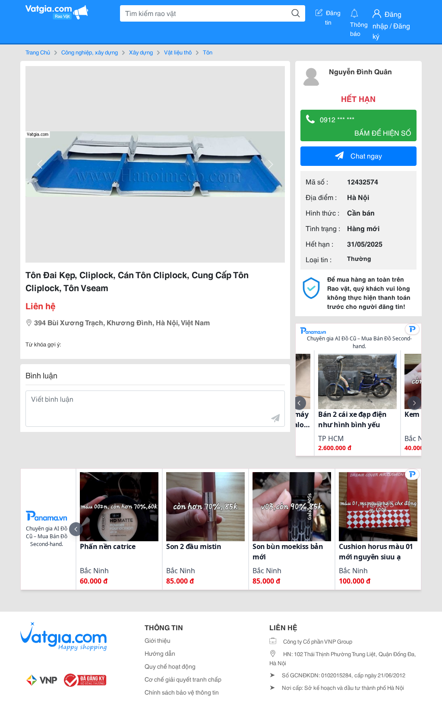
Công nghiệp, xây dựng (89, 52)
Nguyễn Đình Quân (360, 71)
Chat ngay (366, 155)
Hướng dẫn (160, 653)
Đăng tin (333, 14)
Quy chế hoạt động (170, 666)
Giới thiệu (157, 640)
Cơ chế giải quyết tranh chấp (183, 679)
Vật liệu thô (178, 52)
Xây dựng (141, 52)
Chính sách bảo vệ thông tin (182, 692)
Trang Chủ (37, 52)
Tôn (207, 52)
